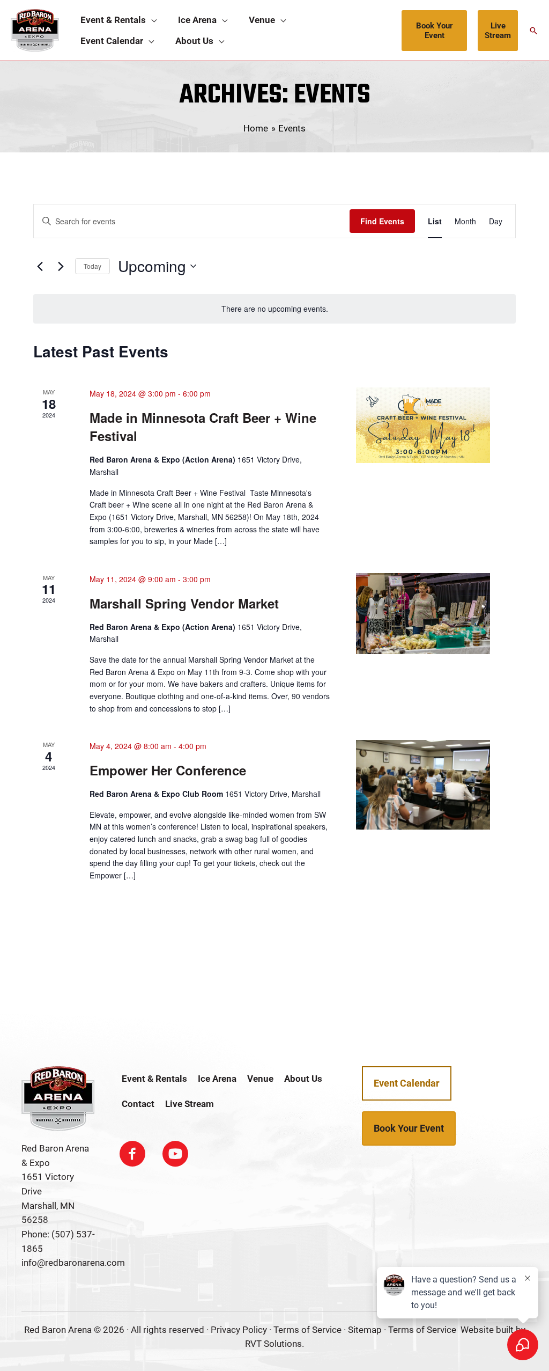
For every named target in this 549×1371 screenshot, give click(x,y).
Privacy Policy (239, 1329)
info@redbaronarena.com (73, 1262)
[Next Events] (60, 266)
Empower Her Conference (168, 770)
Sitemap (365, 1329)
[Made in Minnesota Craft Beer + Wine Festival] (423, 425)
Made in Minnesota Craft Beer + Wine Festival (203, 426)
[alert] (274, 309)
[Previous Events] (39, 266)
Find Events (382, 221)
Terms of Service (307, 1329)
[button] (151, 20)
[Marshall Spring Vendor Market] (423, 613)
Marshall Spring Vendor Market (184, 603)
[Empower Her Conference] (423, 785)
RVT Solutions (273, 1343)
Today (92, 265)
